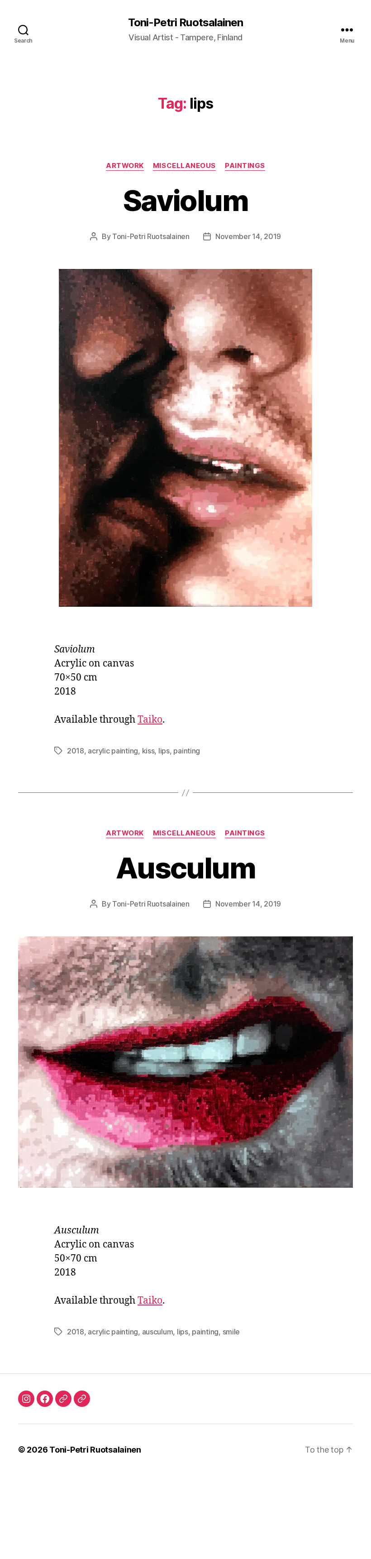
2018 (75, 750)
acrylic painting (113, 750)
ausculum (157, 1331)
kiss (148, 750)
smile (231, 1331)
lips (164, 750)
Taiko (150, 720)
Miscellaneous (184, 166)
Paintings (245, 166)
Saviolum (185, 200)
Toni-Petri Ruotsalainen (185, 22)
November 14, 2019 (248, 236)
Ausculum (185, 867)
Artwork (125, 166)
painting (186, 750)
